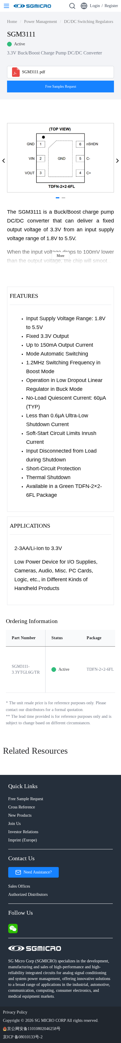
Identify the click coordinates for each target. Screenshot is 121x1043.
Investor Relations (23, 832)
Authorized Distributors (28, 894)
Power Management (40, 21)
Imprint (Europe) (22, 840)
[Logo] (32, 5)
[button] (3, 160)
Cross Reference (21, 807)
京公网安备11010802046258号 (33, 1029)
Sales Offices (19, 886)
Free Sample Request (25, 799)
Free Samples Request (60, 86)
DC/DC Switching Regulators (88, 21)
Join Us (14, 823)
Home (12, 21)
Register (111, 6)
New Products (19, 815)
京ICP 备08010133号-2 (23, 1037)
